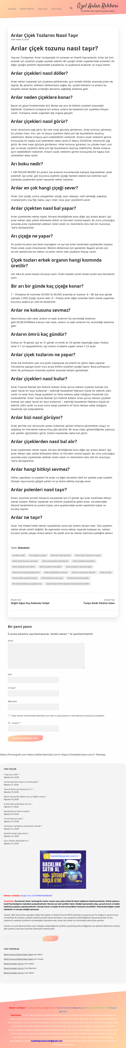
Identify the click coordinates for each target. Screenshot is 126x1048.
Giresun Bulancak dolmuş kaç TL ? (18, 789)
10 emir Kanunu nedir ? (13, 818)
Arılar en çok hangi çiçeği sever (26, 572)
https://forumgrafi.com (13, 754)
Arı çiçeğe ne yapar (38, 555)
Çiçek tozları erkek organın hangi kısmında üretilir (67, 584)
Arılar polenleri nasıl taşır (52, 578)
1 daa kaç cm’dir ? (11, 774)
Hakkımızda (56, 9)
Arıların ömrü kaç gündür (78, 578)
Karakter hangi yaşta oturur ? (16, 833)
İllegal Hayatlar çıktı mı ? (14, 963)
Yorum (10, 641)
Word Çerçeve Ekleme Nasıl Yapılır (18, 954)
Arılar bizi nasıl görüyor (61, 555)
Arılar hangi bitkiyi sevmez (56, 572)
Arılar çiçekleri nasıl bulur (83, 561)
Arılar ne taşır (105, 572)
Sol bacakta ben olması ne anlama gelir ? (21, 782)
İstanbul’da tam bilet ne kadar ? (17, 811)
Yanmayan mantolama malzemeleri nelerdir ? (23, 826)
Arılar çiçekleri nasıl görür (50, 567)
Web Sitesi (12, 701)
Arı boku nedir (19, 555)
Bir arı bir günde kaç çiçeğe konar (27, 584)
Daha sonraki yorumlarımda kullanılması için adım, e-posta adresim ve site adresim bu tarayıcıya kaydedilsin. (58, 716)
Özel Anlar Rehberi (97, 6)
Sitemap (100, 754)
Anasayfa (12, 9)
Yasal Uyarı (42, 9)
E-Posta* (12, 688)
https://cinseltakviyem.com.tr (78, 754)
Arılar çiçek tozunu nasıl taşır (25, 561)
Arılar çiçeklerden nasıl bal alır (55, 561)
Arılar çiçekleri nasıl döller (24, 567)
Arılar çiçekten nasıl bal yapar (79, 567)
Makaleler (24, 547)
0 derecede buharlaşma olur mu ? (18, 804)
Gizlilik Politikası (27, 9)
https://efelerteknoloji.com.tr (44, 754)
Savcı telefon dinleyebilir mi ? (16, 841)
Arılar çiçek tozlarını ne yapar (87, 555)
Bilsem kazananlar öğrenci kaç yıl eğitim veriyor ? (25, 796)
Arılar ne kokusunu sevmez (83, 572)
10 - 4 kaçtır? (14, 723)
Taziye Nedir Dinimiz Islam (99, 603)
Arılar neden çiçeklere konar (25, 578)
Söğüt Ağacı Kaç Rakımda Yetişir (30, 603)
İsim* (10, 674)
